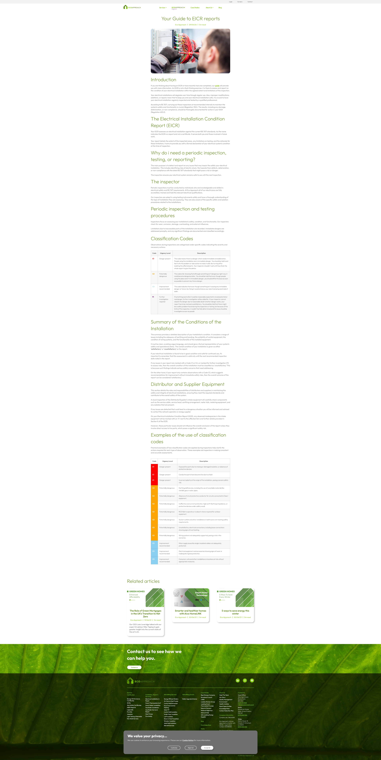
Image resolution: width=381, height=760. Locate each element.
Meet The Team (224, 695)
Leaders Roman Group (208, 702)
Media (203, 729)
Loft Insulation (168, 717)
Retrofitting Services (170, 694)
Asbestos (130, 714)
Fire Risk (129, 712)
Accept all (207, 748)
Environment (223, 702)
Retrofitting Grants (188, 694)
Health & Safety (224, 704)
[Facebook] (252, 680)
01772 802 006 (242, 715)
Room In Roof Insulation (171, 719)
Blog (220, 8)
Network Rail (205, 713)
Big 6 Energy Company (208, 695)
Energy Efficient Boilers (171, 699)
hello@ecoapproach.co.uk (246, 705)
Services (162, 8)
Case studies (195, 8)
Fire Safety (148, 716)
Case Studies (205, 693)
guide (217, 85)
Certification (131, 695)
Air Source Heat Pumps (171, 701)
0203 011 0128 (242, 703)
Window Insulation (169, 721)
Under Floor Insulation (171, 714)
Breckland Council (206, 697)
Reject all (190, 748)
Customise (174, 748)
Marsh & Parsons (206, 708)
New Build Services (132, 719)
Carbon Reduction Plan (226, 711)
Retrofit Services (169, 725)
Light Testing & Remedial (134, 716)
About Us (222, 693)
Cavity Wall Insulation (170, 712)
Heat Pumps (149, 714)
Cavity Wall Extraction (171, 703)
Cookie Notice (187, 740)
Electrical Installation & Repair (152, 700)
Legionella (130, 710)
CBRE (202, 699)
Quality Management (225, 699)
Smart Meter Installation (152, 705)
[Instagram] (245, 680)
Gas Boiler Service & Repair (151, 711)
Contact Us (241, 693)
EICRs (129, 703)
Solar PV (166, 710)
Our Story (222, 697)
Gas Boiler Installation (152, 707)
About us (209, 8)
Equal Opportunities (225, 706)
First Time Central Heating (169, 707)
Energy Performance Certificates (133, 700)
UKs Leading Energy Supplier (207, 716)
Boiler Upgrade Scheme (189, 699)
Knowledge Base (206, 725)
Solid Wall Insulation (170, 723)
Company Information (226, 715)
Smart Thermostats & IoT (153, 703)
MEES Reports (131, 707)
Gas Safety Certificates (134, 705)
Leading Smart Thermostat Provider (207, 705)
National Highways (207, 710)
